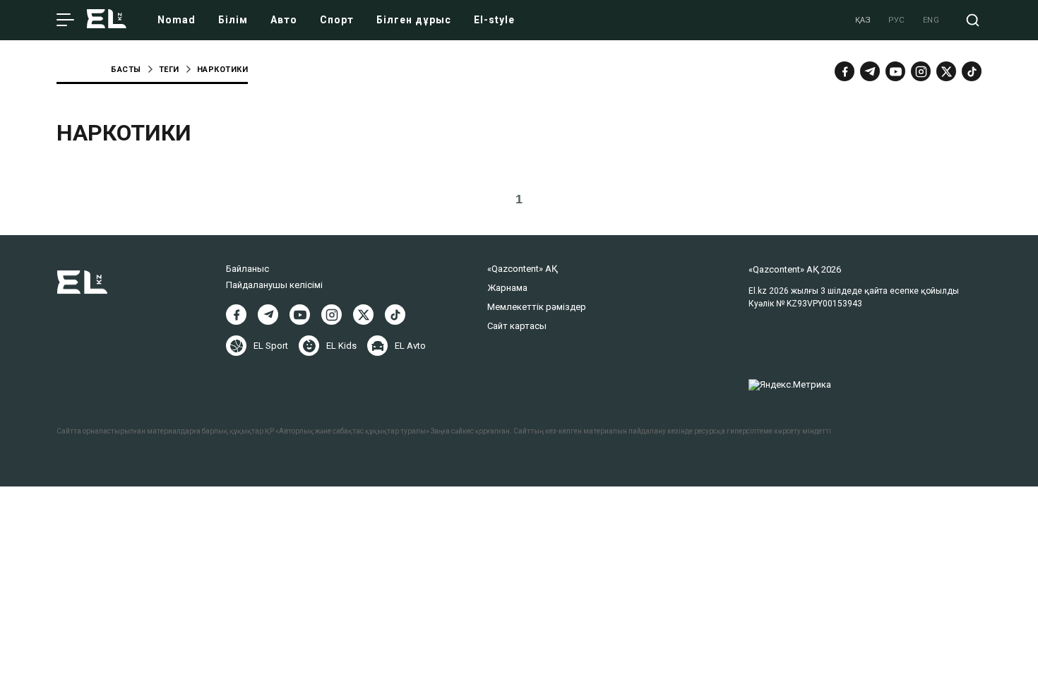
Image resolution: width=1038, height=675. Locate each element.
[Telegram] (870, 71)
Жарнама (507, 287)
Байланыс (247, 268)
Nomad (176, 19)
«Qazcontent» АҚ (522, 268)
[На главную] (106, 20)
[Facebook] (844, 71)
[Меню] (65, 20)
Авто (283, 19)
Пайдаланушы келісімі (274, 285)
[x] (946, 71)
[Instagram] (921, 71)
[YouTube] (895, 71)
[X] (363, 314)
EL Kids (341, 345)
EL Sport (270, 345)
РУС (896, 20)
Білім (233, 19)
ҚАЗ (863, 20)
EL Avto (410, 345)
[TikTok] (972, 71)
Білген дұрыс (413, 19)
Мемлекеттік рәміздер (536, 306)
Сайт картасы (517, 326)
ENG (931, 20)
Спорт (337, 19)
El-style (494, 19)
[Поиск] (973, 20)
